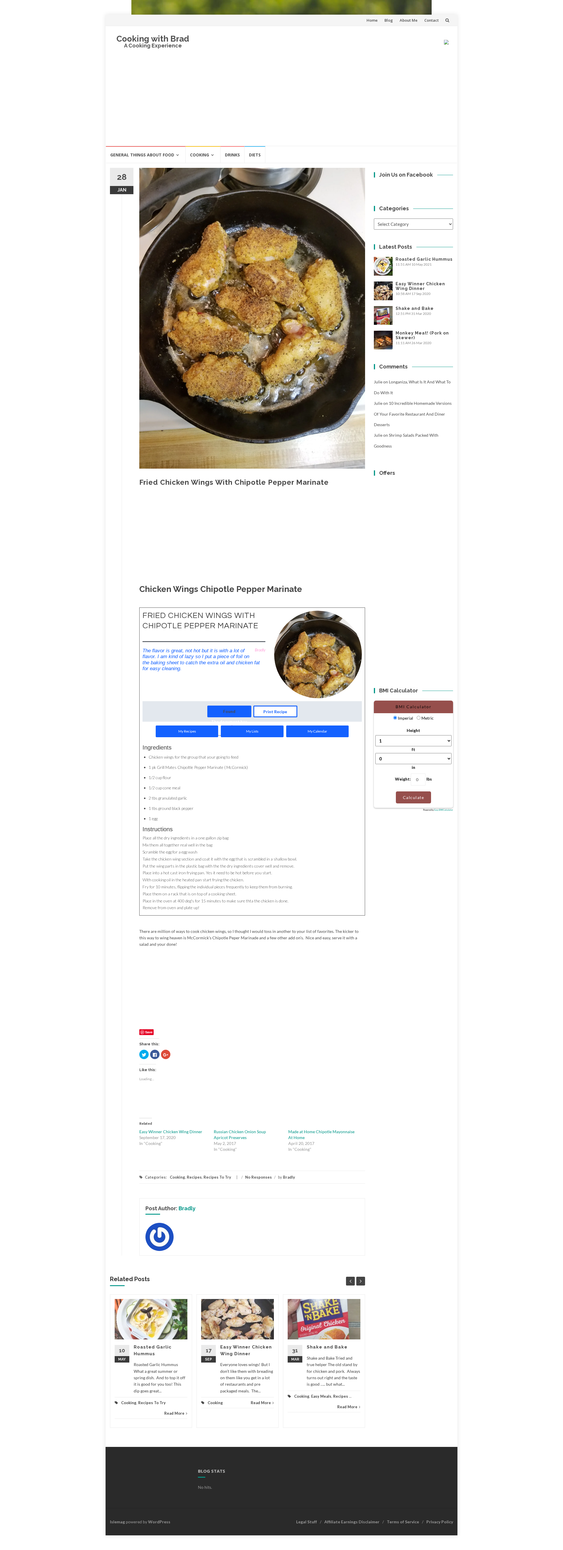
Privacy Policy (439, 1521)
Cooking (199, 155)
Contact (431, 20)
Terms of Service (403, 1521)
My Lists (252, 731)
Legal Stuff (306, 1521)
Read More (174, 1413)
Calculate (413, 797)
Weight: (403, 778)
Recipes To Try (217, 1177)
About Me (409, 20)
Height (413, 730)
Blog (388, 20)
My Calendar (317, 731)
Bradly (289, 1177)
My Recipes (187, 731)
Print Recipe (275, 711)
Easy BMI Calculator (443, 810)
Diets (255, 155)
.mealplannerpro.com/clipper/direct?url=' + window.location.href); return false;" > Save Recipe (229, 713)
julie (378, 381)
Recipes (194, 1177)
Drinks (232, 155)
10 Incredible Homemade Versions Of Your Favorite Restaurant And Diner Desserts (413, 414)
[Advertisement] (281, 102)
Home (372, 20)
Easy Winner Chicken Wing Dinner (170, 1131)
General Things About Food (142, 155)
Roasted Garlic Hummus (424, 259)
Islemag (117, 1521)
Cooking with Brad (152, 39)
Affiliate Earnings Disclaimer (351, 1521)
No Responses (258, 1177)
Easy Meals (321, 1396)
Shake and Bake (327, 1347)
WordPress (159, 1521)
